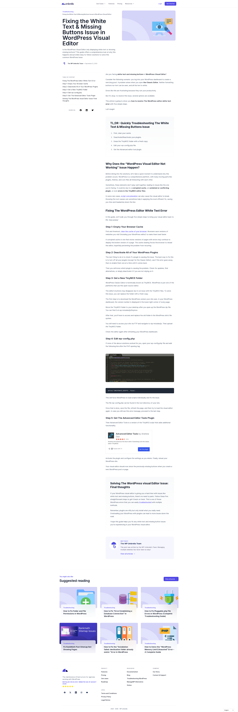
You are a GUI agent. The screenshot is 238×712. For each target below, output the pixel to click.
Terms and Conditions (109, 693)
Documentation (132, 672)
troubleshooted (145, 502)
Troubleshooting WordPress (137, 678)
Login (160, 3)
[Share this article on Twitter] (92, 110)
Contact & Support (159, 675)
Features (111, 4)
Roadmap (104, 682)
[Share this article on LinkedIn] (86, 110)
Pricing (119, 4)
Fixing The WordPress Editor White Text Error (78, 81)
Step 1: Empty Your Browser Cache (75, 84)
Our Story (156, 672)
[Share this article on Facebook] (80, 110)
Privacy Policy (106, 697)
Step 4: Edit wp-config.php (72, 93)
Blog (128, 675)
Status (129, 685)
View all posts (170, 579)
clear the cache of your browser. (134, 231)
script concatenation (129, 196)
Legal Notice (105, 700)
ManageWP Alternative (135, 682)
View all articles (126, 554)
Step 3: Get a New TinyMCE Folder (74, 90)
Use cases (104, 678)
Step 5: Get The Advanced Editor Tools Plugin (78, 96)
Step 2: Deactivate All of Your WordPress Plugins (80, 87)
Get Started (170, 3)
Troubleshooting (67, 11)
